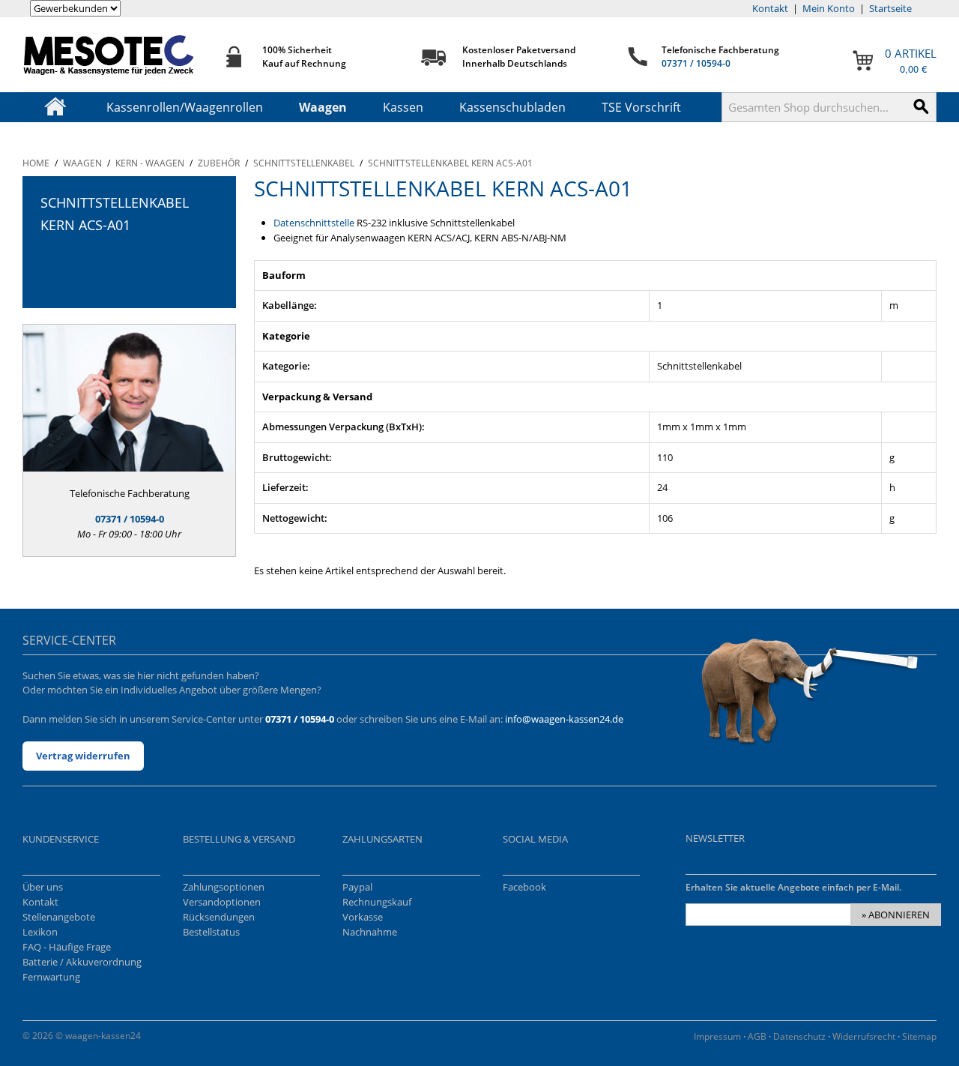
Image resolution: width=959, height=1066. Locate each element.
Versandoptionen (222, 902)
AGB (757, 1036)
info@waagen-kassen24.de (564, 719)
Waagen (323, 107)
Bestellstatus (211, 932)
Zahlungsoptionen (223, 887)
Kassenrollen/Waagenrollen (184, 107)
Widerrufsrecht (863, 1036)
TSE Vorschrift (641, 107)
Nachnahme (369, 932)
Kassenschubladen (512, 107)
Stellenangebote (58, 917)
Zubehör (219, 163)
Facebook (524, 887)
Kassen (403, 107)
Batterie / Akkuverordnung (82, 962)
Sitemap (919, 1036)
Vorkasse (362, 917)
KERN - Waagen (149, 163)
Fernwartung (51, 977)
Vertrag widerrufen (83, 755)
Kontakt (770, 8)
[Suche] (922, 107)
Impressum (717, 1036)
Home (35, 163)
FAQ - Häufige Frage (66, 947)
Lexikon (40, 932)
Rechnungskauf (376, 902)
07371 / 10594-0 (696, 63)
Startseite (890, 8)
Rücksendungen (219, 917)
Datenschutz (799, 1036)
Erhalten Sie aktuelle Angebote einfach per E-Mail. (793, 887)
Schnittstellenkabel (303, 163)
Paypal (357, 887)
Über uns (42, 887)
